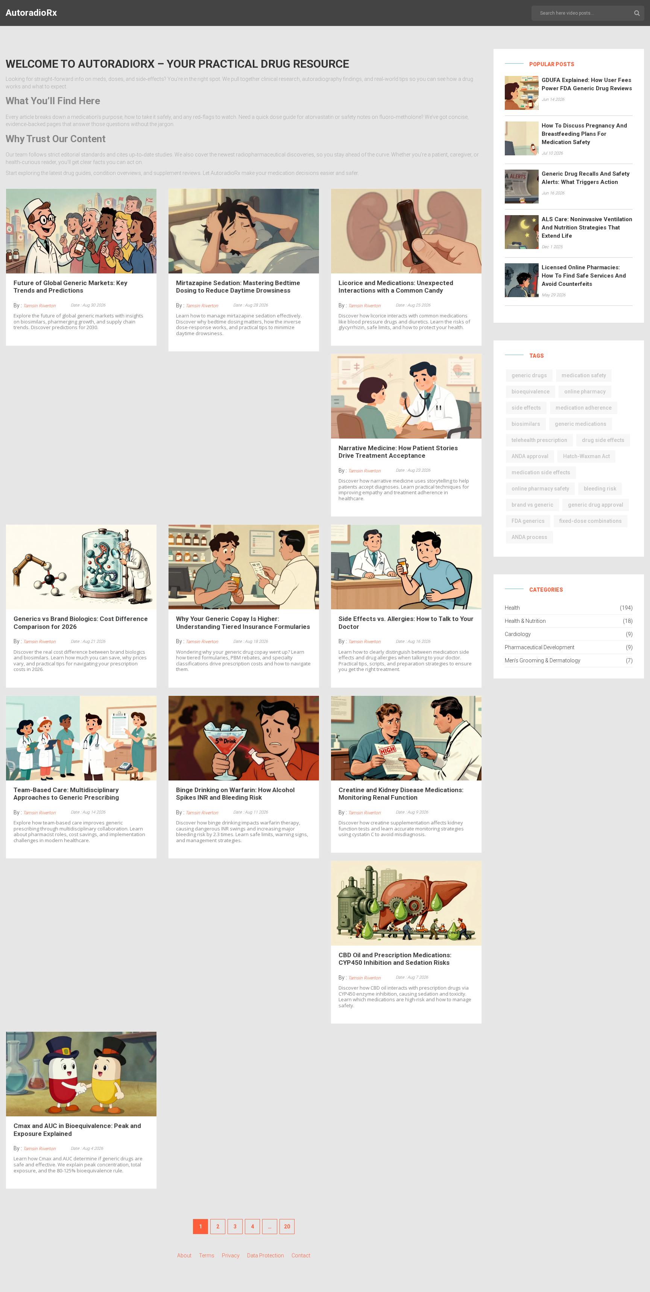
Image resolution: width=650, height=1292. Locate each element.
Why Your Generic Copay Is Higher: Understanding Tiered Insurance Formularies (243, 622)
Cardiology (518, 634)
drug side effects (603, 440)
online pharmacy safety (540, 489)
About (184, 1256)
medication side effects (541, 472)
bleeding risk (600, 489)
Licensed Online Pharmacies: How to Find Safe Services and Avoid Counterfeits (584, 275)
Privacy (231, 1256)
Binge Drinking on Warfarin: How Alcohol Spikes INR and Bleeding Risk (235, 793)
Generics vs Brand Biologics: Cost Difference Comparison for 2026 (81, 622)
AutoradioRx (31, 13)
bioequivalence (531, 392)
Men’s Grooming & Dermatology (542, 660)
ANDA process (529, 537)
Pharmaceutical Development (539, 647)
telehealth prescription (539, 440)
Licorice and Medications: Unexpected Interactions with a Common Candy (396, 286)
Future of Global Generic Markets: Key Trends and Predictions (71, 286)
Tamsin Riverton (39, 305)
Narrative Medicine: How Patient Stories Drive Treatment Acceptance (398, 451)
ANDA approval (530, 456)
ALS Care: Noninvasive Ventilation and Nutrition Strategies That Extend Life (587, 227)
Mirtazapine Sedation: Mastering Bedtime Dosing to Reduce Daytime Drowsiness (238, 286)
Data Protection (265, 1256)
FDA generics (528, 521)
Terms (206, 1256)
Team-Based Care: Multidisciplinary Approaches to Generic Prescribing (66, 793)
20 (287, 1227)
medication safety (584, 375)
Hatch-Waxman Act (586, 456)
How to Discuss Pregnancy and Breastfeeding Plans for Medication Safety (584, 134)
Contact (301, 1256)
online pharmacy (585, 392)
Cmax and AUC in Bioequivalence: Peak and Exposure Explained (77, 1129)
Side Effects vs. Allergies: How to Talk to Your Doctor (406, 622)
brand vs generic (532, 505)
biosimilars (526, 424)
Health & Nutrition (525, 621)
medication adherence (584, 408)
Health (512, 608)
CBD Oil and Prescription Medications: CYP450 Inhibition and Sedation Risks (395, 958)
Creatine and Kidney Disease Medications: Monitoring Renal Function (401, 793)
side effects (526, 408)
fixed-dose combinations (590, 521)
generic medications (580, 424)
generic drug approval (595, 505)
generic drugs (529, 375)
